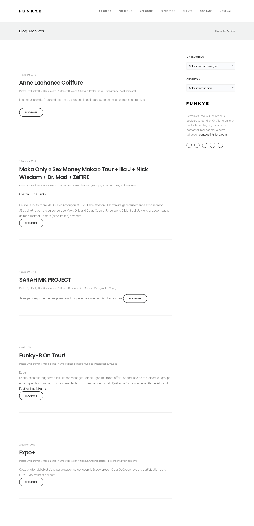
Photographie (96, 91)
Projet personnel (127, 91)
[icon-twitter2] (197, 145)
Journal (225, 11)
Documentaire (75, 288)
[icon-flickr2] (220, 145)
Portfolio (126, 11)
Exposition (73, 185)
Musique (96, 185)
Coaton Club (27, 194)
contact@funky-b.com (213, 134)
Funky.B (43, 194)
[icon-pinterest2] (205, 145)
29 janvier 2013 (27, 444)
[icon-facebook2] (190, 145)
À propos (105, 11)
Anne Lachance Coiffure (51, 83)
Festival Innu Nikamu (32, 388)
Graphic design (97, 460)
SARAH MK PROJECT (45, 280)
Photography (111, 91)
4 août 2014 (25, 347)
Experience (168, 11)
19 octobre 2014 (27, 272)
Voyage (113, 288)
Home (218, 31)
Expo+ (27, 452)
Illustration (85, 185)
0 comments (49, 91)
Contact (206, 11)
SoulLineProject (128, 185)
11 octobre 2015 (27, 74)
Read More (31, 112)
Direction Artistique (78, 91)
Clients (187, 11)
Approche (146, 11)
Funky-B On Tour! (42, 355)
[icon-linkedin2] (213, 145)
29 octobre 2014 (27, 161)
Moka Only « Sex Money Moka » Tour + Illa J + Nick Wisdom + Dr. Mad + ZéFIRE (83, 173)
